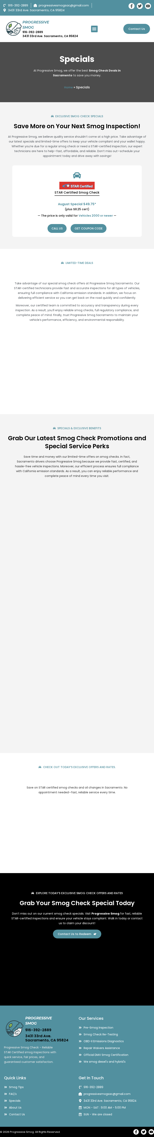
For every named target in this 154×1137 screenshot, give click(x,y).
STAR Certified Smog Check (77, 192)
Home (68, 87)
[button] (94, 29)
